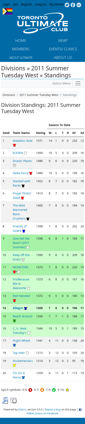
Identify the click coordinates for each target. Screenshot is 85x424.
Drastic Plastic (22, 161)
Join (15, 4)
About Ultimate (21, 58)
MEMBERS (21, 48)
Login (6, 4)
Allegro (18, 308)
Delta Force (20, 173)
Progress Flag (7, 11)
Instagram (79, 5)
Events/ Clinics (63, 48)
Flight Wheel (21, 341)
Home (20, 40)
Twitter (67, 5)
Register (26, 4)
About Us (63, 57)
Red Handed (21, 296)
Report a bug (53, 409)
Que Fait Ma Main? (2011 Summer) (21, 242)
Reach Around (22, 316)
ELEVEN (18, 153)
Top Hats (19, 353)
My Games (56, 4)
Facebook (73, 5)
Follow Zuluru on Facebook (42, 413)
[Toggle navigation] (78, 83)
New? (63, 40)
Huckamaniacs (23, 361)
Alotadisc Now (22, 141)
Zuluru (22, 409)
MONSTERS (20, 267)
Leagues (41, 4)
